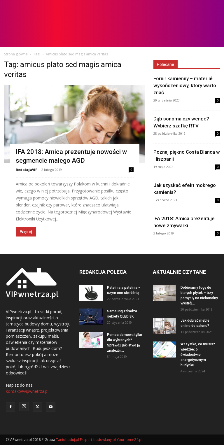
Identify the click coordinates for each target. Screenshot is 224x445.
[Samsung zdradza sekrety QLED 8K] (91, 317)
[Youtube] (50, 407)
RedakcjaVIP (26, 169)
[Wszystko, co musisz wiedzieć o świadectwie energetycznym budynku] (164, 349)
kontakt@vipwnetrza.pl (27, 391)
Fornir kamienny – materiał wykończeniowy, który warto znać (184, 85)
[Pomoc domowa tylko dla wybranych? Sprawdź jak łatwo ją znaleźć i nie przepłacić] (91, 340)
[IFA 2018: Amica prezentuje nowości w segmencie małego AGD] (74, 124)
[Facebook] (10, 407)
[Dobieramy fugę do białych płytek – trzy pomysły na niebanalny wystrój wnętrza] (164, 293)
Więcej (26, 231)
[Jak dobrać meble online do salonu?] (164, 326)
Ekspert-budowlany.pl (98, 439)
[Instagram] (24, 406)
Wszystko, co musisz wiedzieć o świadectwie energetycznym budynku (198, 354)
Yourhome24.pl (129, 439)
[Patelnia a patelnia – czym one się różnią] (91, 293)
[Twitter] (37, 407)
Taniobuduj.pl (67, 439)
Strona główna (16, 54)
